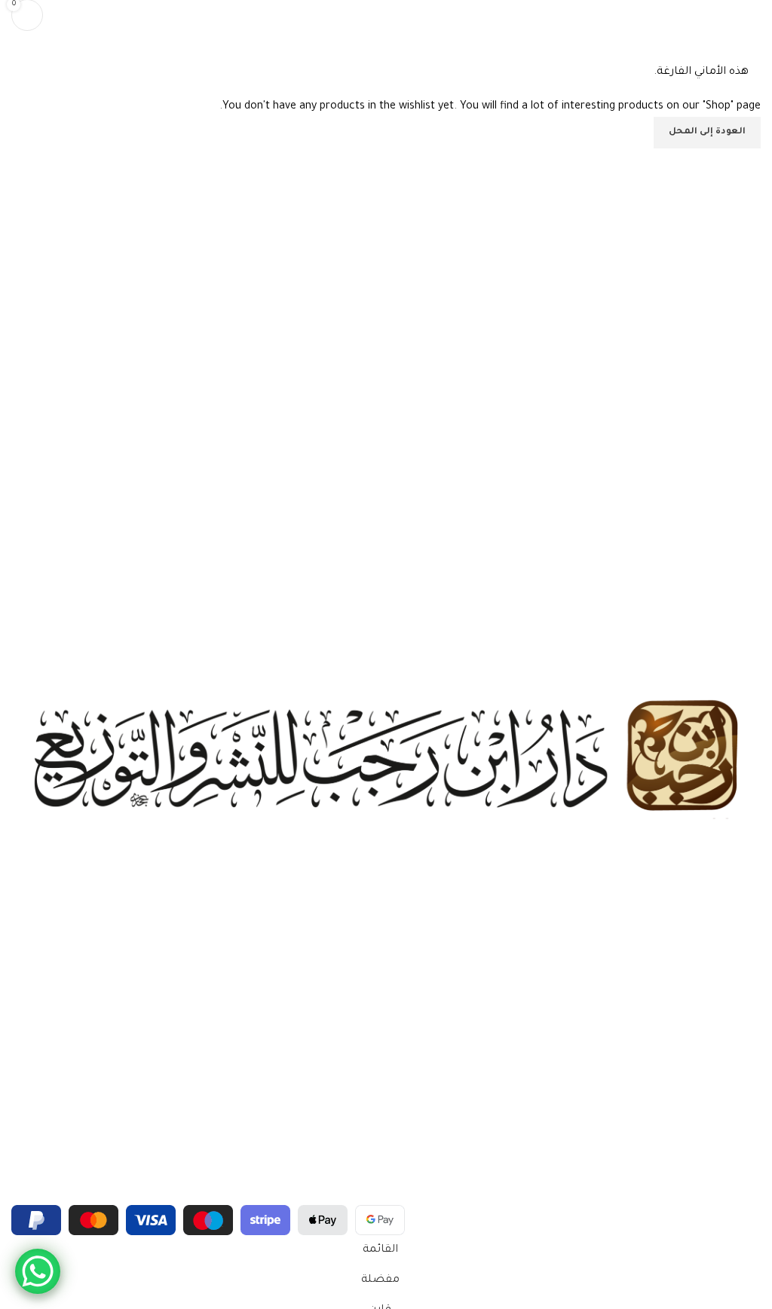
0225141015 (735, 1095)
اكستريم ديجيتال (56, 1194)
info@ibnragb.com (720, 1172)
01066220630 (730, 1147)
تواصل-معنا (735, 984)
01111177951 (736, 1120)
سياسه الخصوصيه (719, 1010)
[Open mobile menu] (754, 15)
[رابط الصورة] (386, 758)
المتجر (747, 958)
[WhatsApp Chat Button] (37, 1271)
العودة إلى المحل (707, 132)
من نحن (744, 933)
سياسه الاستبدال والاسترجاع (697, 1035)
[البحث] (64, 15)
